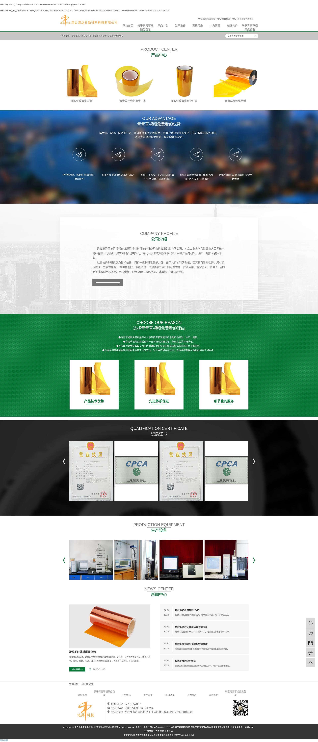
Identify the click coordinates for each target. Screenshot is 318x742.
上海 (166, 731)
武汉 (162, 731)
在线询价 (232, 25)
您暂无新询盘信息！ (246, 19)
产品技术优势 (94, 401)
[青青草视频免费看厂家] (132, 81)
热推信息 (202, 19)
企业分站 (211, 19)
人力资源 (215, 25)
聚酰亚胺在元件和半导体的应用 (191, 627)
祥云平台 (178, 735)
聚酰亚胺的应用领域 (185, 661)
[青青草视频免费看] (235, 81)
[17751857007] (310, 633)
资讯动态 (197, 25)
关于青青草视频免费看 (145, 26)
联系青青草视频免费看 (250, 26)
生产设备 (180, 25)
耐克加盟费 (87, 684)
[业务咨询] (310, 623)
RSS (228, 19)
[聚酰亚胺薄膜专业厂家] (184, 81)
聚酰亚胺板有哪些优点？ (188, 610)
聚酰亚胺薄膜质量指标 (82, 651)
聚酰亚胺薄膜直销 (81, 100)
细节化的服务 (224, 401)
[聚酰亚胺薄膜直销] (81, 81)
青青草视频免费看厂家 (81, 36)
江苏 (157, 731)
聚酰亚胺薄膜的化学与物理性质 (191, 644)
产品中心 (163, 25)
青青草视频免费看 (115, 36)
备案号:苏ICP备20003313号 (155, 727)
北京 (171, 731)
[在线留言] (310, 652)
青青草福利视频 (99, 36)
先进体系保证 (159, 401)
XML (234, 19)
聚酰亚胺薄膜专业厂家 (184, 100)
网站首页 (128, 25)
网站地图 (221, 19)
